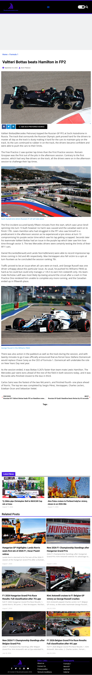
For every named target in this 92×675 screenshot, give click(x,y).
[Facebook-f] (12, 668)
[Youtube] (28, 668)
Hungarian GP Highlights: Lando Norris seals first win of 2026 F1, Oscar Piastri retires (21, 550)
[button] (48, 7)
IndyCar (66, 672)
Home (5, 54)
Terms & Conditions (44, 672)
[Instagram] (20, 668)
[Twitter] (16, 668)
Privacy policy (42, 669)
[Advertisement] (46, 32)
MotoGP (66, 666)
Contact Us (41, 666)
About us (40, 663)
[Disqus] (46, 437)
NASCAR (66, 669)
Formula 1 (13, 54)
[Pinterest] (24, 668)
